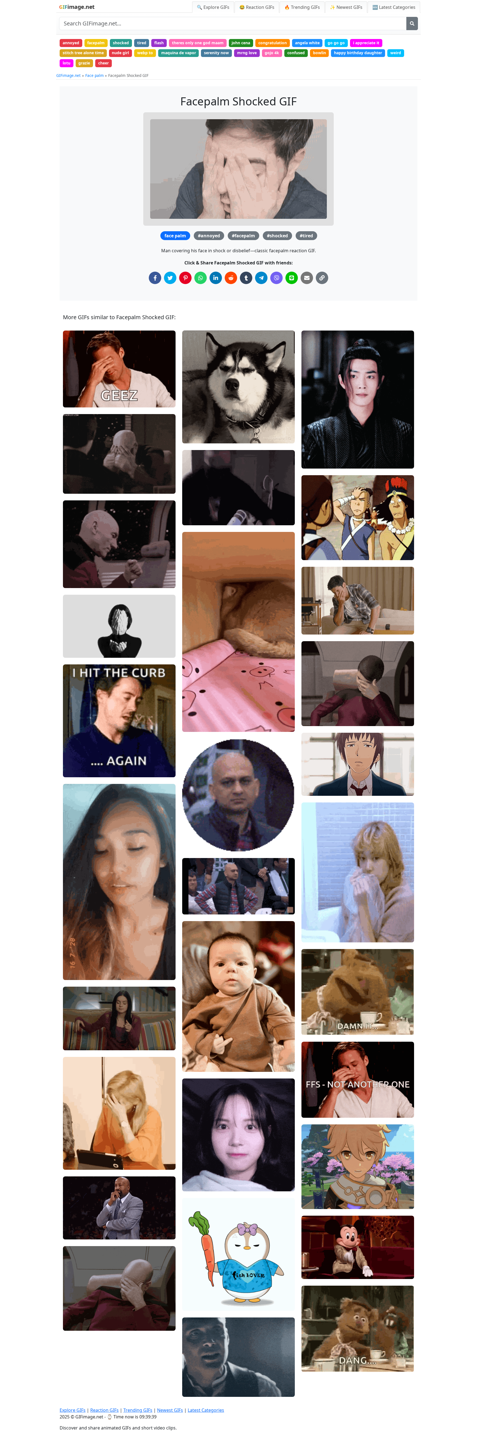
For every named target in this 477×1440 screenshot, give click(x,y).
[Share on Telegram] (261, 278)
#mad (192, 509)
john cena (241, 42)
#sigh (73, 1025)
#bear (311, 1028)
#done (73, 1163)
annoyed (71, 42)
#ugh (72, 761)
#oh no (312, 628)
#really (312, 443)
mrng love (247, 52)
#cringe (194, 1175)
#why (73, 752)
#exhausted (78, 1153)
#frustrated (78, 1034)
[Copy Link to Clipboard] (322, 278)
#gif (71, 487)
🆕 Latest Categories (393, 7)
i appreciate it (366, 42)
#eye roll (195, 1056)
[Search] (412, 23)
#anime (313, 789)
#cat (191, 716)
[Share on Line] (291, 278)
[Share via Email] (307, 278)
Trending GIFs (137, 1410)
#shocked (277, 236)
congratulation (272, 42)
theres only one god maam (198, 42)
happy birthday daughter (358, 52)
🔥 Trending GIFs (302, 7)
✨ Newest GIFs (346, 7)
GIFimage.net (68, 75)
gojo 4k (272, 52)
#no (190, 427)
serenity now (216, 52)
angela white (307, 42)
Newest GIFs (170, 1410)
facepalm (96, 42)
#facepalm (243, 236)
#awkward (196, 1065)
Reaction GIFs (104, 1410)
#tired (306, 236)
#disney (313, 1272)
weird (395, 52)
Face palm (94, 75)
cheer (103, 63)
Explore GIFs (73, 1410)
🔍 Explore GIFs (213, 7)
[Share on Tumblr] (246, 278)
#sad (310, 1183)
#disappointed (81, 973)
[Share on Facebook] (155, 278)
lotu (66, 63)
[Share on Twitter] (170, 278)
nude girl (120, 52)
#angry (193, 437)
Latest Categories (206, 1410)
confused (296, 52)
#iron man (77, 770)
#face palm (316, 553)
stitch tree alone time (83, 52)
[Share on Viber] (276, 278)
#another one (318, 1111)
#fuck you (196, 1046)
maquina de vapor (178, 52)
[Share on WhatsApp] (200, 278)
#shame (75, 400)
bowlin (319, 52)
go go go (336, 42)
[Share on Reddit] (231, 278)
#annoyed (209, 236)
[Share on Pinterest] (185, 278)
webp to (145, 52)
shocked (121, 42)
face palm (175, 236)
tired (141, 42)
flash (159, 42)
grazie (84, 63)
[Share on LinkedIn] (216, 278)
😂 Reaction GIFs (256, 7)
